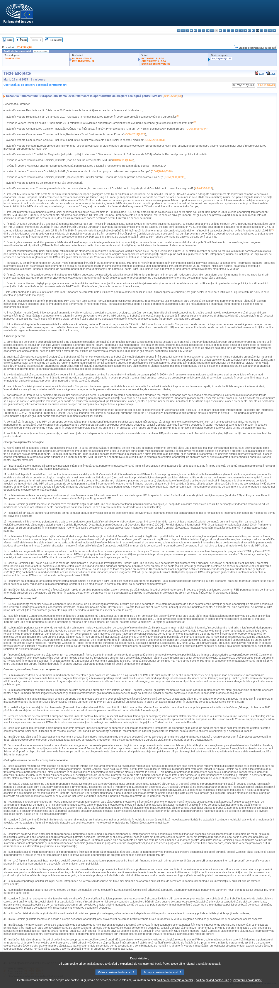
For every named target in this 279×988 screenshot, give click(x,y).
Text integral (55, 40)
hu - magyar (236, 30)
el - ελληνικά (203, 30)
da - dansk (191, 30)
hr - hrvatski (220, 30)
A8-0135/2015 (12, 58)
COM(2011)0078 (135, 134)
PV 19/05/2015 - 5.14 (152, 58)
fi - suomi (270, 30)
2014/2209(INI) (24, 47)
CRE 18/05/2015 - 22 (83, 61)
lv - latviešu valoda (228, 30)
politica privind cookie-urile (212, 980)
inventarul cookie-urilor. (247, 980)
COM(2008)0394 (197, 128)
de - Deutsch (195, 30)
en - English (207, 30)
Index (9, 40)
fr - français (212, 30)
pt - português (253, 30)
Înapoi (23, 40)
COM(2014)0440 (123, 160)
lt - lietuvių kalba (232, 30)
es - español (183, 30)
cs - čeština (187, 30)
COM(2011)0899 (174, 177)
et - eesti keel (199, 30)
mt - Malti (241, 30)
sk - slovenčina (261, 30)
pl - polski (249, 30)
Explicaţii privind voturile (155, 63)
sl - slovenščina (265, 30)
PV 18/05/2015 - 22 (82, 58)
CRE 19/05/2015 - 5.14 (153, 61)
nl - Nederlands (245, 30)
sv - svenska (274, 30)
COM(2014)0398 (162, 171)
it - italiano (224, 30)
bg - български (178, 30)
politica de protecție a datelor (175, 980)
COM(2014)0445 (155, 140)
